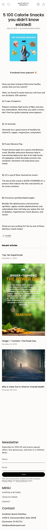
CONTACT (6, 501)
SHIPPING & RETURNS (11, 492)
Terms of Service (22, 481)
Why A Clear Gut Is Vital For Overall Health (23, 387)
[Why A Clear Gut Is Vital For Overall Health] (23, 365)
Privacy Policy (7, 481)
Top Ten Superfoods (12, 255)
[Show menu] (3, 4)
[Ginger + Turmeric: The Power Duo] (23, 299)
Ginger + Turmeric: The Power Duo (19, 341)
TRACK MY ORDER (9, 497)
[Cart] (43, 4)
